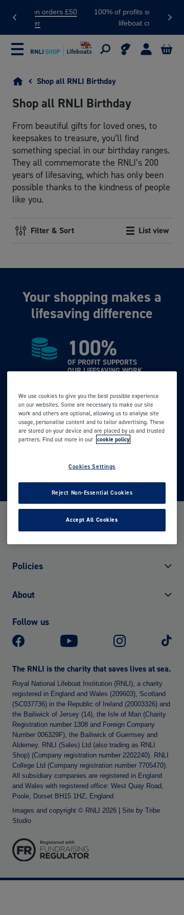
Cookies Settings (92, 466)
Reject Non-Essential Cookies (92, 492)
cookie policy (113, 439)
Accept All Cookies (92, 519)
